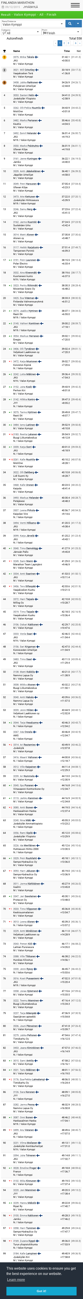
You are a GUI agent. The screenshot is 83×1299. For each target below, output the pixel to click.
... (72, 44)
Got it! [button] (41, 1291)
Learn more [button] (16, 1280)
